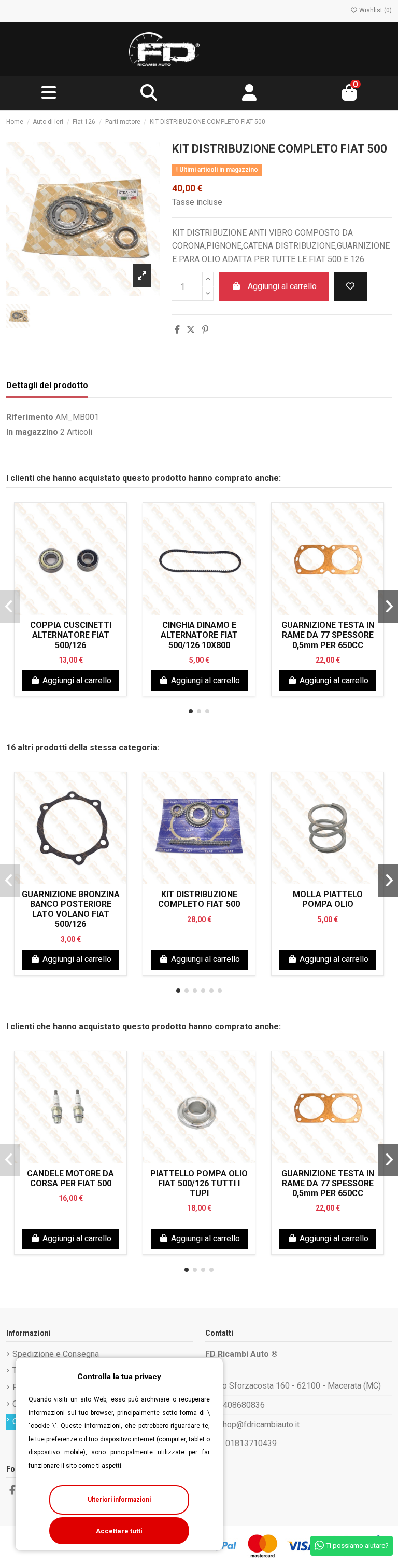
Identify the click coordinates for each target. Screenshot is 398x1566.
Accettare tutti (119, 1531)
